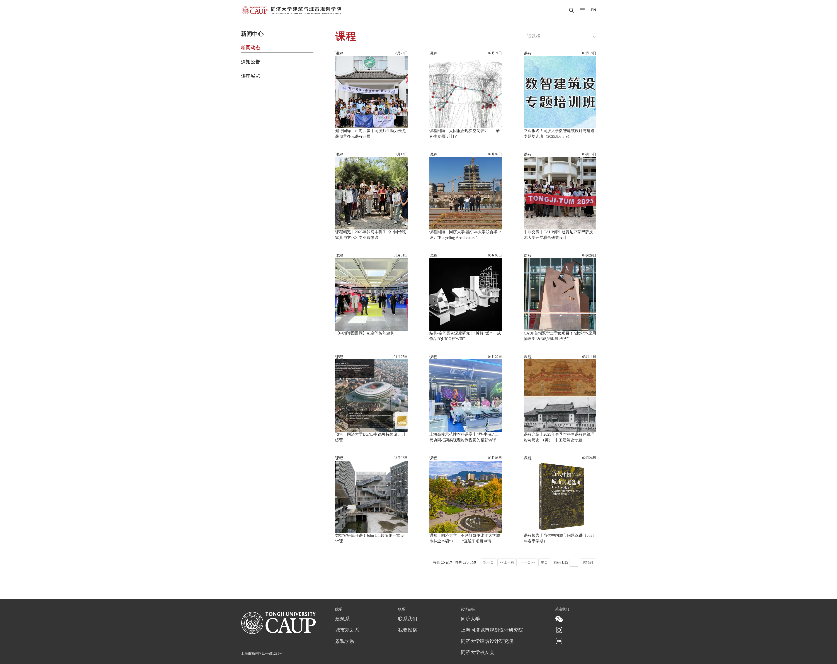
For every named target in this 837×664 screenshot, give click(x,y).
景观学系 (344, 641)
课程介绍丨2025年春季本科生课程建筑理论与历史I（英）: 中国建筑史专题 (559, 437)
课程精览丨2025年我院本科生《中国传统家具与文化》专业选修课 (370, 235)
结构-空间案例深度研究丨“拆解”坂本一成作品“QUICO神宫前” (465, 336)
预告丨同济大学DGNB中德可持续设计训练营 (370, 437)
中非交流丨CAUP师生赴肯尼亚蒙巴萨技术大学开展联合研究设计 (558, 235)
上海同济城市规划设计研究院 (492, 630)
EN (593, 10)
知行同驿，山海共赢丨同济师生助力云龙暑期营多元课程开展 (370, 134)
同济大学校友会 (477, 652)
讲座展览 (250, 75)
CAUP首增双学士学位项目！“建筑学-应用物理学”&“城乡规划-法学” (560, 336)
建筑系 (342, 619)
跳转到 (588, 562)
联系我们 (407, 619)
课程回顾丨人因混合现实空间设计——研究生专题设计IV (464, 134)
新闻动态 (250, 47)
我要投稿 (407, 630)
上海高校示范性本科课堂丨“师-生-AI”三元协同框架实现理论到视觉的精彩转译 (463, 437)
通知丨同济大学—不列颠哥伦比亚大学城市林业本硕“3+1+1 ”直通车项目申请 (464, 538)
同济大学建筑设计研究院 (487, 641)
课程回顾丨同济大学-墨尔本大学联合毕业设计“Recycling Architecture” (465, 235)
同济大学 (470, 619)
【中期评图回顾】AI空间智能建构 (364, 333)
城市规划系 (347, 630)
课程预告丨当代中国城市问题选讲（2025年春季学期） (559, 538)
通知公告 (250, 61)
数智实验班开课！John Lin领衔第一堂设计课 (369, 538)
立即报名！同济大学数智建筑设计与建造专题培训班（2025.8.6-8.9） (559, 134)
